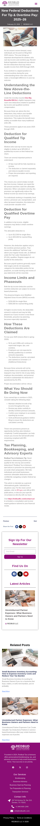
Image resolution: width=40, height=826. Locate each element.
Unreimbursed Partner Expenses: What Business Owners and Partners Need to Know (20, 722)
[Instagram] (27, 767)
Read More (6, 691)
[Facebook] (16, 526)
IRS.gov (20, 490)
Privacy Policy (8, 818)
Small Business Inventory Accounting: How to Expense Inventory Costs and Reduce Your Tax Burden (19, 674)
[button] (36, 4)
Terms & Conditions (24, 818)
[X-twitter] (20, 526)
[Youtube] (24, 526)
